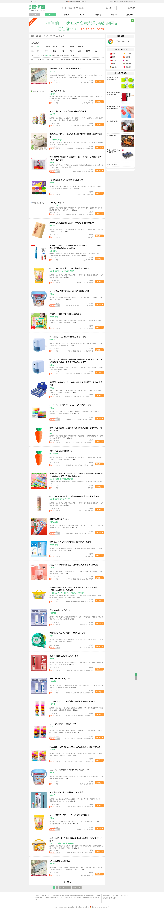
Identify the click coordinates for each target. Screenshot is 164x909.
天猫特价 (91, 123)
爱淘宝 (128, 57)
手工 (89, 488)
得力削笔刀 (88, 351)
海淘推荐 (98, 15)
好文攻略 (129, 15)
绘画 (89, 237)
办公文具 (82, 647)
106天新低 (68, 419)
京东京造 (68, 602)
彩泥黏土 (85, 419)
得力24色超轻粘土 (79, 738)
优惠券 (72, 46)
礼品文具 (88, 194)
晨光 (87, 579)
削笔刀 (57, 59)
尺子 (43, 59)
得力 (83, 351)
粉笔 (94, 59)
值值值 (32, 36)
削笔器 (67, 374)
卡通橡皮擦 (86, 465)
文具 (92, 103)
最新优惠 (38, 36)
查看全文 (83, 77)
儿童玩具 (79, 125)
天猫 (54, 51)
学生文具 (88, 103)
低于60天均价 (78, 214)
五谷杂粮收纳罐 (69, 148)
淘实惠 (82, 15)
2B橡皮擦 (68, 214)
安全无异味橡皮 (86, 396)
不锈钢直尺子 (69, 533)
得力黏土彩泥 (87, 715)
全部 (38, 46)
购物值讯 (113, 898)
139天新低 (69, 351)
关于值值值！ (107, 895)
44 (80, 887)
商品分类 (33, 15)
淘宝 (63, 51)
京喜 (83, 103)
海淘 (63, 46)
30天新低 (67, 852)
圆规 (52, 59)
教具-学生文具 (54, 36)
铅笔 (92, 171)
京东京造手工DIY (75, 602)
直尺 (48, 59)
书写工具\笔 (40, 55)
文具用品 (83, 83)
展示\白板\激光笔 (57, 55)
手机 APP (33, 1)
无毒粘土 (91, 419)
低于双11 (73, 125)
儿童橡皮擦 (77, 442)
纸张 (72, 55)
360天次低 (69, 579)
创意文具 (89, 442)
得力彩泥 (77, 305)
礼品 (83, 194)
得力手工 (82, 305)
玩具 (92, 488)
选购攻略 (80, 46)
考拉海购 (128, 67)
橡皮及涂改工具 (81, 59)
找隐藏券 (114, 15)
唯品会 (128, 60)
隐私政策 (105, 898)
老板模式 (131, 8)
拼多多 (72, 51)
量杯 (98, 59)
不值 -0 (58, 83)
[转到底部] (136, 678)
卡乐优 (74, 419)
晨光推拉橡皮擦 (87, 693)
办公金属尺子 (82, 533)
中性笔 (74, 171)
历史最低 (79, 282)
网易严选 (128, 64)
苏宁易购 (128, 54)
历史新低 (79, 171)
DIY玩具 (73, 852)
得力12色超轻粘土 (79, 715)
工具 (83, 282)
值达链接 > (99, 82)
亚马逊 (88, 51)
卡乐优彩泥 (79, 419)
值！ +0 (52, 83)
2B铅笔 (68, 670)
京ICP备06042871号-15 (82, 907)
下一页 (75, 887)
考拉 (96, 51)
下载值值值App (43, 899)
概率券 (84, 125)
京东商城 (91, 80)
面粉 (92, 194)
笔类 (89, 510)
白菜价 (88, 83)
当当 (79, 51)
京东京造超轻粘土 (85, 602)
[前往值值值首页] (38, 8)
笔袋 (92, 83)
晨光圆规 (89, 806)
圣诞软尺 (89, 533)
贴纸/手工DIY (90, 125)
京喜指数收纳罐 (78, 148)
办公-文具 (45, 36)
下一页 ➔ (67, 882)
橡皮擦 (89, 59)
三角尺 (39, 59)
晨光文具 (82, 670)
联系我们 (123, 895)
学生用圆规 (80, 806)
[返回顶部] (136, 674)
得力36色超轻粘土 (79, 761)
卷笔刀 (63, 59)
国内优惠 (66, 15)
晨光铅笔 (88, 670)
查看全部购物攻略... (112, 164)
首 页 (50, 15)
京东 (38, 51)
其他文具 (48, 55)
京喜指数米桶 (86, 148)
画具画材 (67, 55)
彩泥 (72, 305)
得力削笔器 (87, 374)
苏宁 (46, 51)
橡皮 (73, 59)
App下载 (116, 895)
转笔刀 (68, 59)
